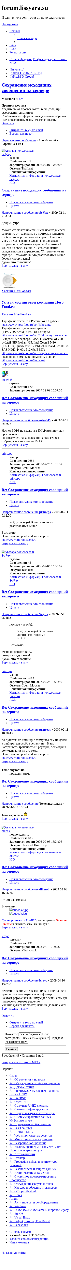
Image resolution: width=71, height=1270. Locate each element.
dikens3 (6, 831)
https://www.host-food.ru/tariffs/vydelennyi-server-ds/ (35, 353)
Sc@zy (6, 154)
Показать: (12, 1034)
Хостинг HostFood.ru (16, 291)
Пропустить (10, 24)
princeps (7, 453)
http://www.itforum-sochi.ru (19, 539)
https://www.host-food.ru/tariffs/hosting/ (26, 324)
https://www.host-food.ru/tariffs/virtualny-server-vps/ (34, 335)
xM (21, 98)
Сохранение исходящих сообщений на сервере (26, 87)
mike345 (7, 379)
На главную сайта (14, 1252)
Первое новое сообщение (19, 140)
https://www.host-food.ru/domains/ (23, 360)
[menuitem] (27, 38)
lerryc (5, 936)
